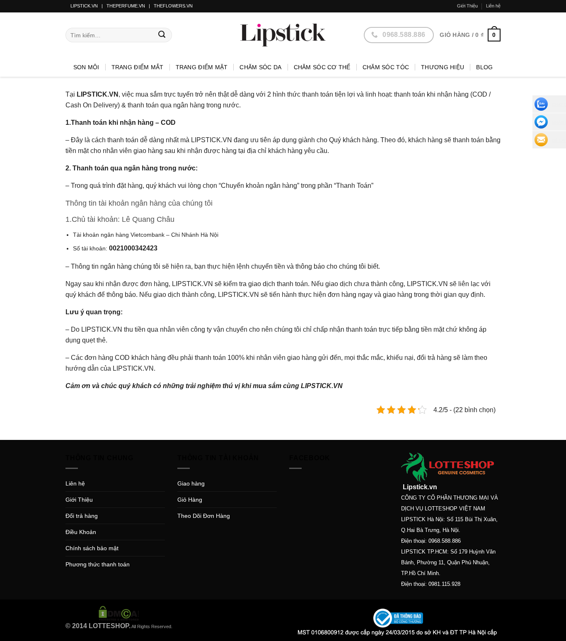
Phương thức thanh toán (97, 564)
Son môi (86, 67)
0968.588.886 (444, 541)
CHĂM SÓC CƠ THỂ (322, 67)
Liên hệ (493, 5)
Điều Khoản (80, 532)
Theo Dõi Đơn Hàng (203, 515)
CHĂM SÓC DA (260, 67)
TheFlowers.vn (173, 5)
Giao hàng (191, 483)
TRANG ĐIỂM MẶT (202, 67)
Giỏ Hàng (189, 499)
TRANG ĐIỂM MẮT (137, 67)
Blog (484, 67)
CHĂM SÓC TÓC (386, 67)
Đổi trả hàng (81, 515)
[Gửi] (162, 35)
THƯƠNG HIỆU (442, 67)
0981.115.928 (444, 584)
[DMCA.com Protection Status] (119, 612)
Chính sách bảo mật (92, 548)
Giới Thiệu (467, 5)
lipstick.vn (84, 5)
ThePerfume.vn (125, 5)
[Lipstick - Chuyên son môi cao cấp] (283, 35)
